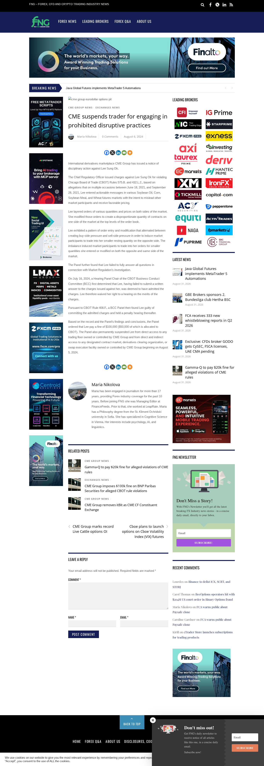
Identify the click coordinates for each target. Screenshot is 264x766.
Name (72, 617)
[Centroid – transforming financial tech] (46, 428)
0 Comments (110, 136)
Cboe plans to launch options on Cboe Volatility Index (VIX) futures (145, 531)
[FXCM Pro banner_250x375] (46, 372)
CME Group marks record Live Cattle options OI (91, 529)
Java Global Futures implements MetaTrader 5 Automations (103, 88)
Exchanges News (107, 107)
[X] (112, 152)
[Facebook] (106, 152)
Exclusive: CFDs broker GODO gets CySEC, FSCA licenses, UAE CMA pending (209, 346)
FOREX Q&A (93, 741)
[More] (129, 152)
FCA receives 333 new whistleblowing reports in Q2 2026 (208, 320)
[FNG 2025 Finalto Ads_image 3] (46, 485)
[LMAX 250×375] (46, 315)
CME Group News (80, 107)
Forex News (67, 21)
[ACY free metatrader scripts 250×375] (46, 146)
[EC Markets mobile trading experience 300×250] (202, 440)
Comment (74, 579)
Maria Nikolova (86, 136)
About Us (144, 21)
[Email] (124, 152)
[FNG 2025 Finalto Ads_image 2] (202, 694)
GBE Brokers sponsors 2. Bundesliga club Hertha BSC (208, 297)
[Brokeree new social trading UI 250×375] (46, 259)
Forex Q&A (123, 21)
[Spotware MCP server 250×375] (46, 203)
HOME (77, 741)
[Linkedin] (118, 152)
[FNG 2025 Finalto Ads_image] (132, 76)
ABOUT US (113, 741)
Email (124, 617)
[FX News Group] (40, 27)
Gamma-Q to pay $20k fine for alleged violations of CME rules (209, 372)
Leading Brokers (95, 21)
